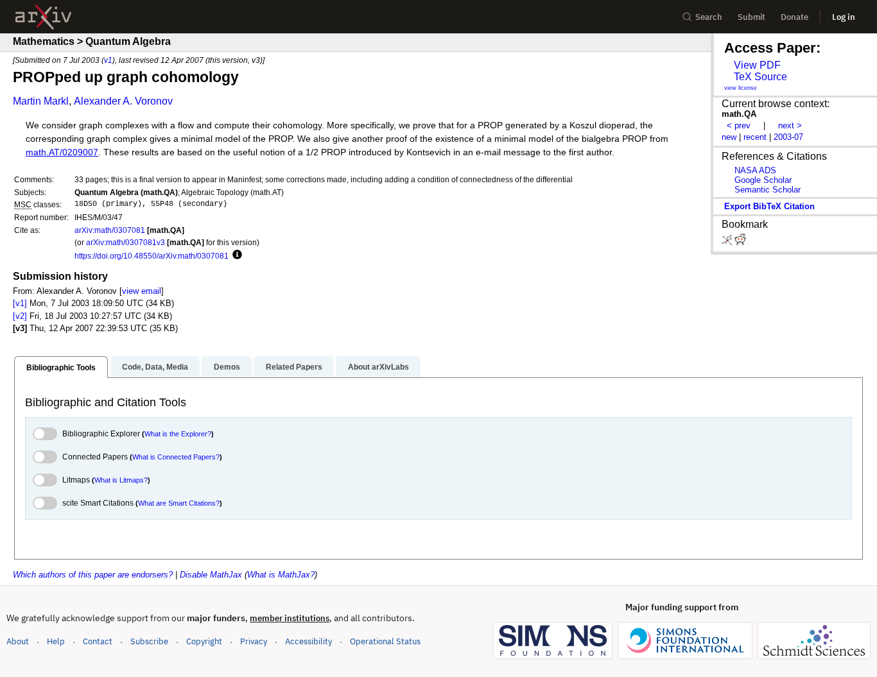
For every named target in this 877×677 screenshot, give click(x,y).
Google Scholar (763, 180)
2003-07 (788, 137)
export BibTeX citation (769, 206)
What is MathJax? (281, 574)
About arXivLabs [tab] (378, 367)
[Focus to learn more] (235, 255)
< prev (739, 125)
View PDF (757, 65)
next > (790, 125)
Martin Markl (41, 101)
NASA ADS (755, 170)
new (729, 137)
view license (740, 88)
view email (141, 291)
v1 (108, 60)
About (17, 641)
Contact (97, 641)
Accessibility (308, 641)
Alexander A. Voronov (123, 101)
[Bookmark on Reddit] (740, 242)
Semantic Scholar (767, 189)
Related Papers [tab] (294, 367)
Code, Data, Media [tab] (155, 367)
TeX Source (760, 76)
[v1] (20, 303)
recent (755, 137)
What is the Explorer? (177, 434)
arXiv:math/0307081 (109, 230)
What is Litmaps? (121, 480)
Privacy (253, 641)
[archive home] (43, 17)
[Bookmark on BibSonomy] (728, 242)
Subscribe (149, 641)
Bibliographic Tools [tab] (61, 367)
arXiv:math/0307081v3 (125, 242)
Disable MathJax (211, 574)
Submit (751, 17)
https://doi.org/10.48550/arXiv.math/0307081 (151, 256)
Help (56, 641)
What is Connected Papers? (176, 457)
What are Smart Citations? (179, 503)
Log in (843, 17)
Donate (794, 17)
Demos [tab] (227, 367)
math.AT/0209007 (62, 152)
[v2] (20, 316)
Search (708, 17)
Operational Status (385, 641)
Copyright (204, 641)
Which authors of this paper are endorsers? (93, 574)
